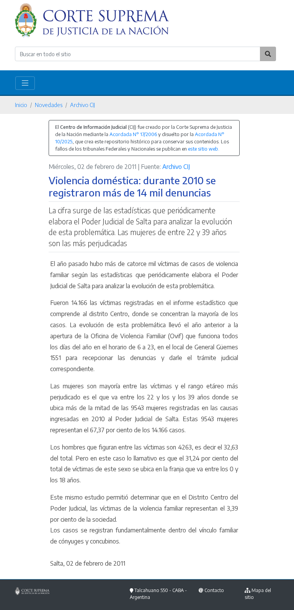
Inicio (21, 104)
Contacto (214, 590)
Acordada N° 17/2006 (133, 134)
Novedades (48, 104)
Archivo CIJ (82, 104)
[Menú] (25, 83)
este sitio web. (203, 149)
